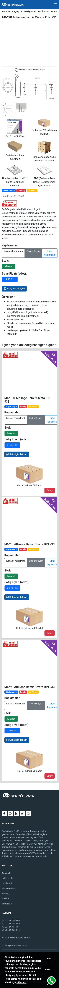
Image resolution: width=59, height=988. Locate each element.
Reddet (48, 970)
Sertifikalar (7, 904)
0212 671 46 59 (12, 923)
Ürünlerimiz (7, 883)
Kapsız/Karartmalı (13, 251)
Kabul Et (49, 960)
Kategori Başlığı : (11, 11)
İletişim (5, 898)
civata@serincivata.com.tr (17, 937)
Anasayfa (6, 873)
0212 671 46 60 (12, 920)
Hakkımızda (7, 878)
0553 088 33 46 (12, 930)
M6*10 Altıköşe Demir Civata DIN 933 (29, 544)
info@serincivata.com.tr (16, 945)
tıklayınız (21, 982)
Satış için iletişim (15, 288)
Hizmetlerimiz (8, 888)
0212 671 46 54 (12, 927)
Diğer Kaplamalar (50, 253)
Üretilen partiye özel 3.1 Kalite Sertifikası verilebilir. (14, 182)
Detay (49, 490)
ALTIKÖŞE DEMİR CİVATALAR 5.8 (39, 11)
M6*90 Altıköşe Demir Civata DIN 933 (29, 687)
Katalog (5, 893)
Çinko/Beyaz (33, 251)
